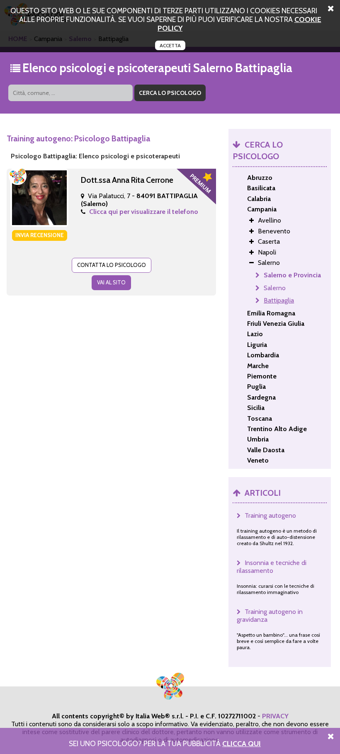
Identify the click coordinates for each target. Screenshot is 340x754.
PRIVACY (275, 716)
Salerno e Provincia (292, 275)
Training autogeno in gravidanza (270, 615)
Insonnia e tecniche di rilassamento (271, 567)
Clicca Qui (241, 743)
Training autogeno (270, 515)
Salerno (275, 288)
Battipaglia (279, 300)
